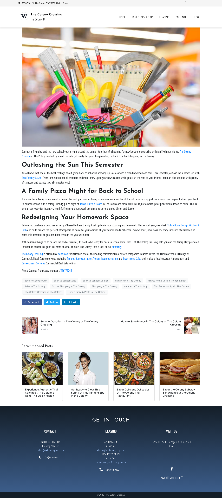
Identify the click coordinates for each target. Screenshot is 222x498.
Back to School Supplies (95, 280)
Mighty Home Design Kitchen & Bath (167, 280)
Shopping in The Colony (104, 286)
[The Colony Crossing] (24, 16)
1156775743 (66, 270)
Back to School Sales (65, 280)
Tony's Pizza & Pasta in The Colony (86, 292)
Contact (181, 17)
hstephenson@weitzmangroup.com (111, 462)
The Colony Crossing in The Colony (43, 292)
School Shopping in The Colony (68, 286)
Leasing (164, 17)
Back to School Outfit (36, 280)
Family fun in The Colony (128, 280)
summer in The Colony (135, 286)
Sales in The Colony (35, 286)
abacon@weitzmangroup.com (111, 450)
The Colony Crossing (46, 14)
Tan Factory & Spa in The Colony (171, 286)
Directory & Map (142, 17)
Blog (196, 17)
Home (122, 17)
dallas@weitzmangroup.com (50, 450)
